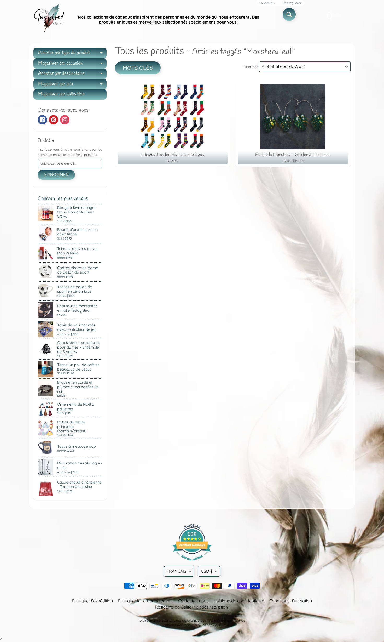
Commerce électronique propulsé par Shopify (192, 625)
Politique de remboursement (145, 600)
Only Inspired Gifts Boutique (187, 620)
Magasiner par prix (72, 85)
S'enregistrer (291, 3)
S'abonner (56, 175)
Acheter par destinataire (72, 74)
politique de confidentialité (239, 600)
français (176, 571)
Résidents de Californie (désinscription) (192, 607)
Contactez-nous (193, 600)
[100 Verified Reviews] (192, 563)
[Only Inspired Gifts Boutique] (48, 19)
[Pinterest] (53, 119)
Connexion (267, 3)
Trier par (251, 67)
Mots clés (138, 68)
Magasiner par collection (61, 94)
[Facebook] (42, 119)
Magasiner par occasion (72, 64)
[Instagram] (64, 119)
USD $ (207, 571)
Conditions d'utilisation (290, 600)
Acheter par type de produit (72, 54)
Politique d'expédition (92, 600)
